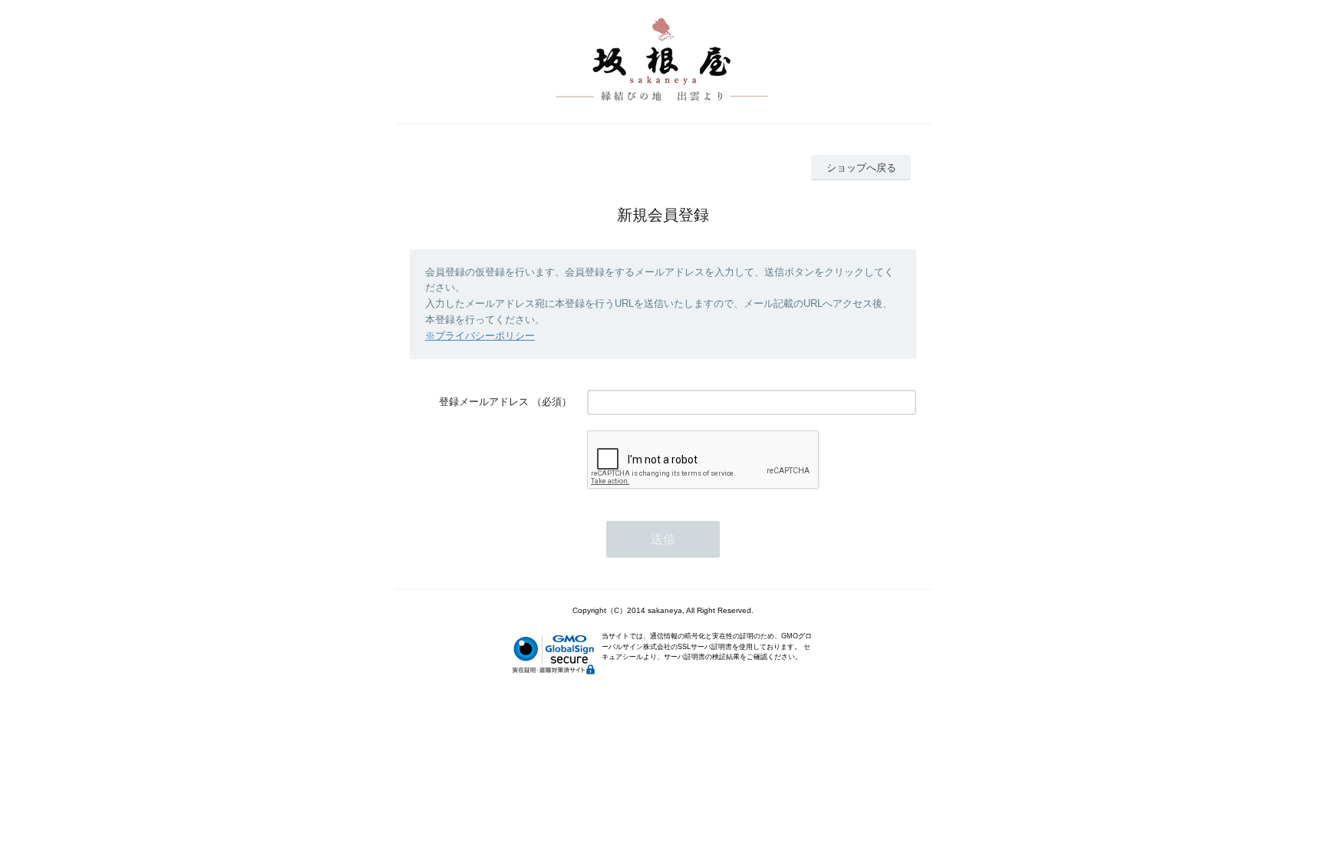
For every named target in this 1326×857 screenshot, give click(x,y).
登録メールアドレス (484, 401)
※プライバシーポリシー (480, 335)
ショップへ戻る (861, 167)
